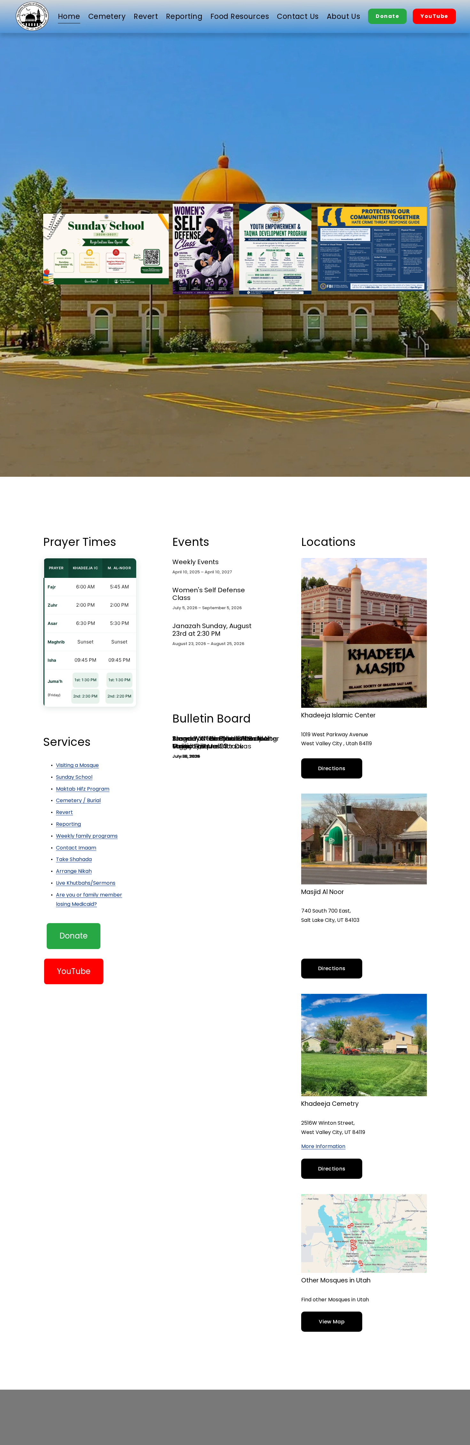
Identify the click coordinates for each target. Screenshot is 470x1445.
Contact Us (297, 16)
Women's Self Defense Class (208, 594)
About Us (343, 16)
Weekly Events (195, 561)
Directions (331, 768)
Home (69, 16)
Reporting (184, 16)
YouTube (434, 16)
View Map (332, 1321)
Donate (387, 16)
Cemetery (107, 16)
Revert (146, 16)
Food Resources (239, 16)
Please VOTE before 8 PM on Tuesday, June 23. (217, 742)
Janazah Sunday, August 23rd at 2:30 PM (212, 629)
